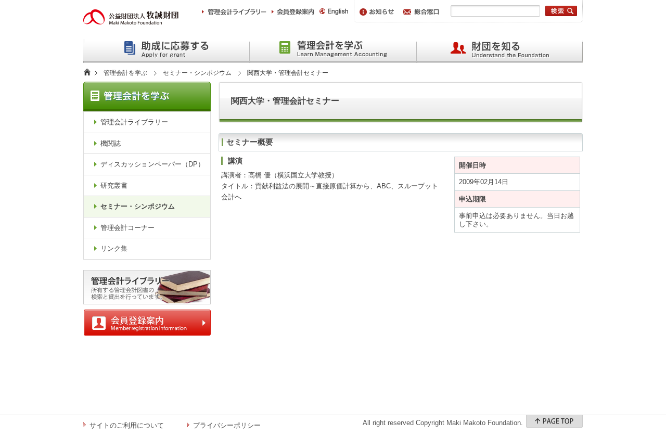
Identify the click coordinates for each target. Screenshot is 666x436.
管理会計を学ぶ (125, 72)
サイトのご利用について (126, 425)
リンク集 (113, 248)
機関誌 (110, 143)
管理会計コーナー (127, 228)
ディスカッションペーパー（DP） (152, 164)
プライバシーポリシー (227, 425)
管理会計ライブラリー (134, 122)
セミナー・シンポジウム (197, 72)
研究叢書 (113, 185)
